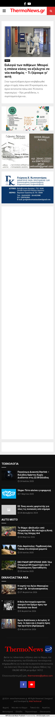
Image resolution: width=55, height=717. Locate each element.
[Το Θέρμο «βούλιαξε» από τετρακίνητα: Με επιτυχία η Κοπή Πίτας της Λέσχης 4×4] (9, 531)
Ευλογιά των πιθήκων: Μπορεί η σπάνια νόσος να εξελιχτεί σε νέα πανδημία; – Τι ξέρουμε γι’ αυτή (27, 70)
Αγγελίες (46, 708)
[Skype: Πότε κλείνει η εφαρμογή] (9, 494)
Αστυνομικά (7, 712)
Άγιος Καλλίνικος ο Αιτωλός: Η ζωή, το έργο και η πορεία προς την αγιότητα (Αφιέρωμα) (34, 623)
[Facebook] (23, 684)
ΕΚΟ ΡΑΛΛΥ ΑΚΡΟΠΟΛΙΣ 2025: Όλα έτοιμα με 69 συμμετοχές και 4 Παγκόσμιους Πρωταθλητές (35, 565)
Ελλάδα (19, 712)
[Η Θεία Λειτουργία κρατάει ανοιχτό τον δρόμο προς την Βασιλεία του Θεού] (9, 605)
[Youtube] (31, 684)
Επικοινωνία (45, 712)
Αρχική (6, 708)
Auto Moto (10, 519)
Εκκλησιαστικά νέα (15, 577)
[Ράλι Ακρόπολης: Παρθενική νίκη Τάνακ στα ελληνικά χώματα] (9, 549)
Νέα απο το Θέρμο (19, 708)
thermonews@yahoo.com (40, 676)
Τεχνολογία (10, 463)
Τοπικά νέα (34, 708)
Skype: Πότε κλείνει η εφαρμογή (34, 490)
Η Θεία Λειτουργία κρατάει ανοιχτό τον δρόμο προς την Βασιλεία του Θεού (32, 605)
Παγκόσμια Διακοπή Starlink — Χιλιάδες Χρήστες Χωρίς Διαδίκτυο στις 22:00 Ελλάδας (33, 475)
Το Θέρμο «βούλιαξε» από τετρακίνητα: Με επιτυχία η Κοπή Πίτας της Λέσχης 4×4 (35, 530)
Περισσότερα (31, 712)
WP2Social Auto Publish (15, 716)
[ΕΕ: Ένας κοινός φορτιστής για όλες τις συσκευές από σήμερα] (9, 510)
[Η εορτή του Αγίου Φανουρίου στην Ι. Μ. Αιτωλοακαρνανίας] (9, 589)
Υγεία (7, 60)
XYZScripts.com (43, 716)
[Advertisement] (27, 323)
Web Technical (35, 701)
